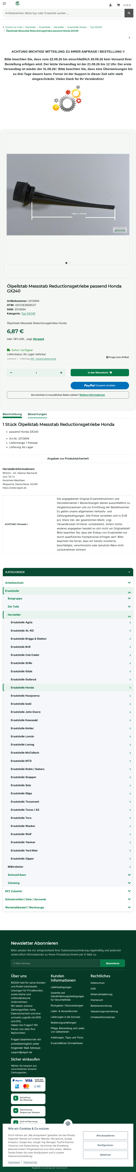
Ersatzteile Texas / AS (25, 809)
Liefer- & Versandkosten (64, 1011)
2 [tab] (70, 263)
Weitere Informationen (92, 394)
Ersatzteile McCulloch (25, 752)
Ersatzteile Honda (22, 687)
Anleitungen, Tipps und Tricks (67, 1037)
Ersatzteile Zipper (22, 858)
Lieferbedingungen (61, 987)
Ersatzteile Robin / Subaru (27, 769)
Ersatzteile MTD (21, 761)
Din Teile (13, 606)
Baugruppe (15, 598)
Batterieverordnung (101, 1005)
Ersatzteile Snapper (23, 777)
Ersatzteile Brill (20, 646)
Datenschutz (30, 1162)
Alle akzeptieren (105, 1135)
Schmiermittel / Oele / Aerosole (25, 899)
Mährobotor (15, 866)
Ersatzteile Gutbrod (23, 679)
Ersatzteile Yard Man (24, 850)
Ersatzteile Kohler (22, 728)
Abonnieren (112, 963)
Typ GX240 (28, 313)
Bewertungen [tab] (37, 414)
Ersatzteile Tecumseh (25, 801)
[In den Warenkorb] (6, 123)
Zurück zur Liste (13, 27)
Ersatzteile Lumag (22, 744)
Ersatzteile (12, 590)
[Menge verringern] (11, 372)
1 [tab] (66, 263)
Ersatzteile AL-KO (22, 630)
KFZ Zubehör (13, 891)
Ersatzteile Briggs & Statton (28, 638)
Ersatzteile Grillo (21, 663)
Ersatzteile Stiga (21, 793)
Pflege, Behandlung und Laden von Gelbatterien (67, 1030)
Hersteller (14, 614)
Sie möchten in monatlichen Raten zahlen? (68, 394)
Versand (38, 339)
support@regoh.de (21, 1052)
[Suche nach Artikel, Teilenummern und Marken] (129, 13)
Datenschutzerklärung (75, 950)
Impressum (14, 1162)
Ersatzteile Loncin (22, 736)
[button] (110, 5)
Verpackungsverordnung (104, 1011)
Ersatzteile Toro (21, 817)
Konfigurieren (105, 1145)
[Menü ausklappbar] (4, 2)
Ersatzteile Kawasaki (24, 720)
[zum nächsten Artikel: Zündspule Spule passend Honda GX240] (129, 37)
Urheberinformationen (103, 1017)
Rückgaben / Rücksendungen (67, 1005)
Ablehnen (105, 1154)
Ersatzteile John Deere (26, 711)
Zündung (14, 883)
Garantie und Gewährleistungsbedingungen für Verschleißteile (67, 996)
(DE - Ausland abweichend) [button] (43, 358)
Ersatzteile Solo (21, 785)
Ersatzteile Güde (21, 671)
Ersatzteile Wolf (21, 834)
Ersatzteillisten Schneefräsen (67, 1043)
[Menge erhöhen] (61, 372)
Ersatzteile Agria (21, 622)
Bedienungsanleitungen (63, 1022)
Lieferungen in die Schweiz (65, 1017)
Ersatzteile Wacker (23, 826)
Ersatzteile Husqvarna (25, 695)
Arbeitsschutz (14, 582)
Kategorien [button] (15, 572)
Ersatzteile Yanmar (23, 842)
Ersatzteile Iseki (21, 703)
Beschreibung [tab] (12, 414)
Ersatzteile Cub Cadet (25, 655)
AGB (93, 988)
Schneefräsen (17, 874)
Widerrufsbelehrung (101, 994)
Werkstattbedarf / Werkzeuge (24, 907)
